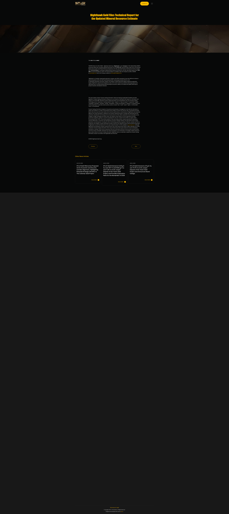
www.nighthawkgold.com (116, 73)
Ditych (122, 511)
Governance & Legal (114, 507)
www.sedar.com (93, 73)
